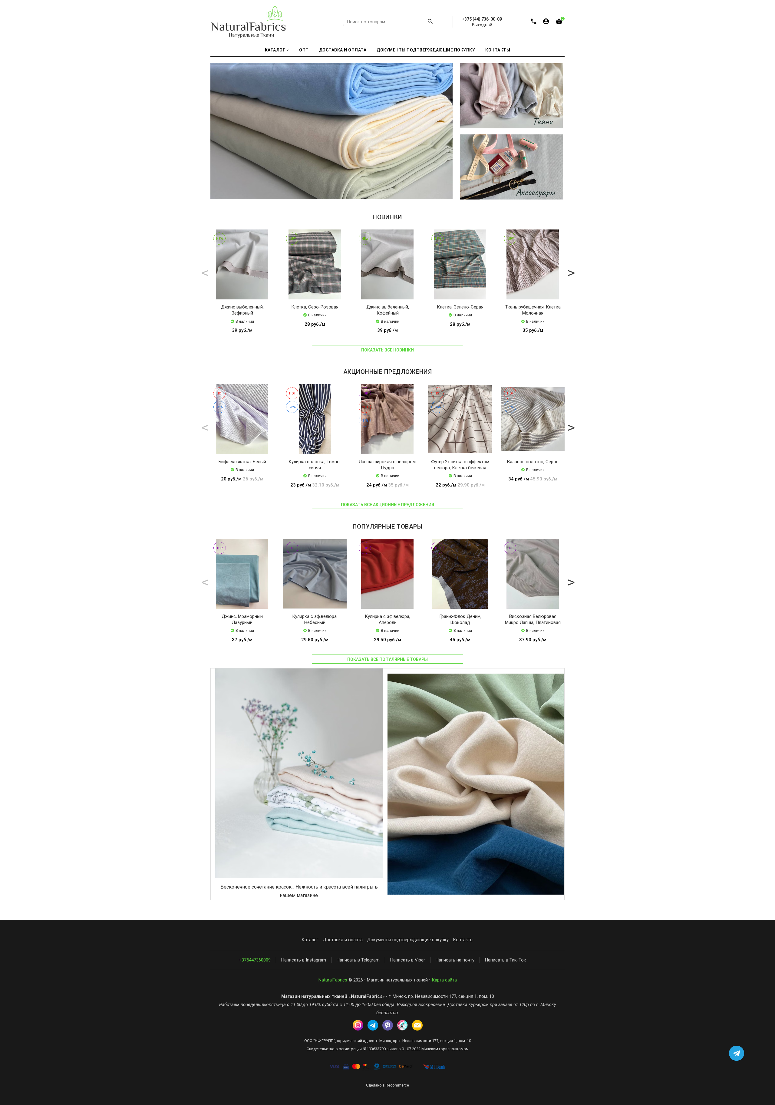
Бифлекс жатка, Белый (242, 461)
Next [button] (571, 272)
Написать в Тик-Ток (505, 960)
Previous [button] (204, 272)
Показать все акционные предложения (387, 504)
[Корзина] (559, 22)
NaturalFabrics (332, 980)
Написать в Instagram (303, 960)
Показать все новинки (387, 350)
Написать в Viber (407, 960)
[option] (242, 287)
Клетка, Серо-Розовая (314, 307)
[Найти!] (430, 22)
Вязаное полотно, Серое (533, 461)
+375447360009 (255, 960)
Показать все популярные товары (387, 659)
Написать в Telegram (358, 960)
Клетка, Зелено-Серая (460, 307)
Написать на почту (455, 960)
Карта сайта (444, 980)
